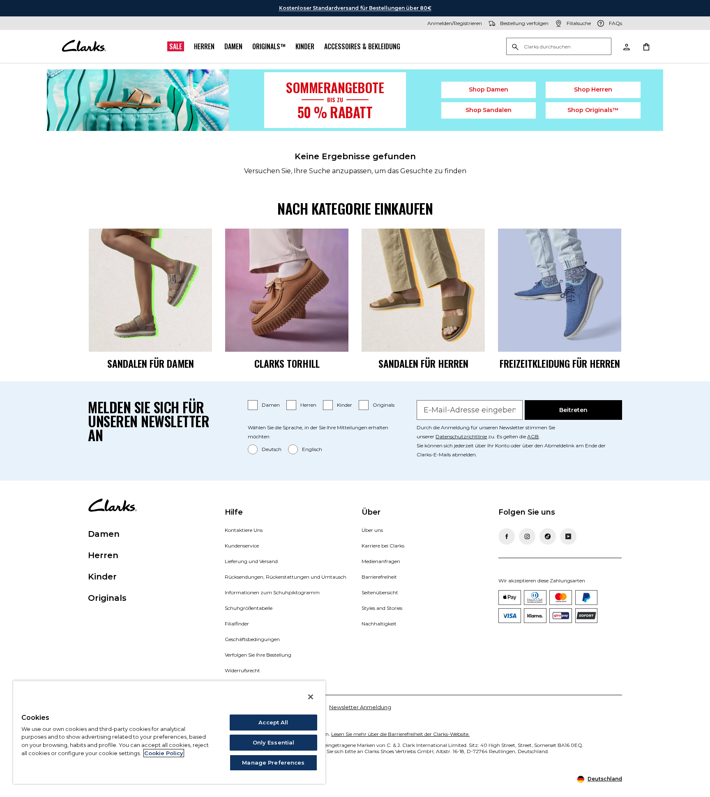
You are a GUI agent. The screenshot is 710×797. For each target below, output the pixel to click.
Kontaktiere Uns (244, 530)
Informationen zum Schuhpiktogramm (272, 592)
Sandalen (489, 110)
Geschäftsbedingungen (252, 639)
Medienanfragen (381, 561)
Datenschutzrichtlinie (461, 436)
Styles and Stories (382, 608)
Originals (383, 405)
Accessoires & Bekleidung (362, 46)
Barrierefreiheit (379, 577)
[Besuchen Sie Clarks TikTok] (547, 536)
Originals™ (269, 46)
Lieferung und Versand (251, 561)
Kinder (304, 46)
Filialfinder (237, 624)
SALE (175, 46)
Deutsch (271, 449)
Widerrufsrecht (242, 670)
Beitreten (573, 410)
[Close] (311, 697)
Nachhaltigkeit (379, 624)
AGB (533, 436)
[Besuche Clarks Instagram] (527, 536)
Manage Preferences (273, 762)
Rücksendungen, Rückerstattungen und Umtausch (285, 577)
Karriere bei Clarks (383, 546)
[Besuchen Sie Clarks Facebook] (506, 536)
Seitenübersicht (380, 592)
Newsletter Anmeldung (360, 707)
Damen (233, 46)
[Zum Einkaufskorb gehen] (646, 46)
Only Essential (274, 742)
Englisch (312, 449)
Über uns (372, 530)
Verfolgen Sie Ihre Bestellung (258, 655)
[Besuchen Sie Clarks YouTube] (568, 536)
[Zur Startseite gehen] (83, 46)
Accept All (273, 722)
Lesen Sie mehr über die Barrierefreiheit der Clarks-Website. (400, 734)
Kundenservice (242, 546)
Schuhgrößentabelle (248, 608)
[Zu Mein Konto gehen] (626, 46)
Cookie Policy (163, 753)
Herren (204, 46)
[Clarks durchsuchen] (559, 47)
